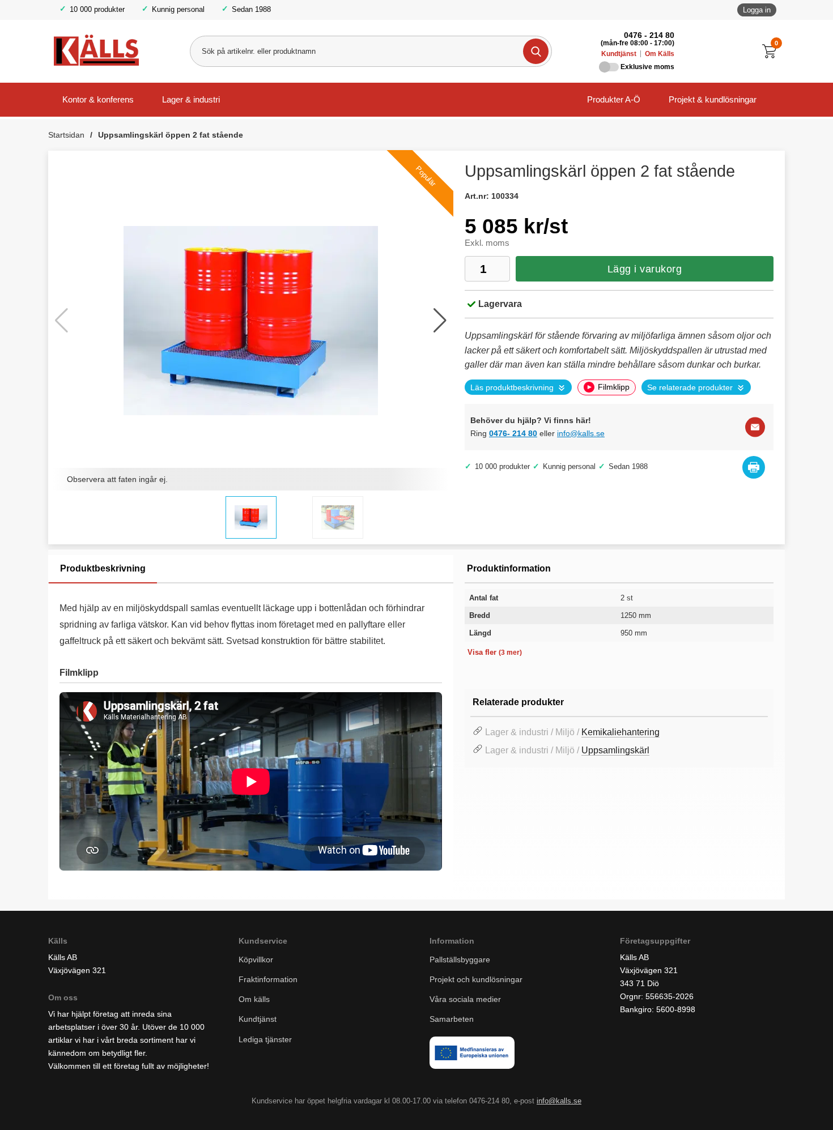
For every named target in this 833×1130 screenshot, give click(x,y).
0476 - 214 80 (649, 35)
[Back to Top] (765, 1104)
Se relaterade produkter (690, 387)
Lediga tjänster (265, 1039)
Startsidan (66, 134)
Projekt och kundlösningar (476, 979)
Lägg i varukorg (644, 269)
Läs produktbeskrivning (512, 387)
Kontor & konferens (98, 99)
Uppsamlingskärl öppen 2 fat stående (170, 134)
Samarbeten (453, 1019)
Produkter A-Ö (613, 99)
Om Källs (659, 53)
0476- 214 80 (513, 433)
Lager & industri (191, 99)
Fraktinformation (268, 979)
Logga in (757, 10)
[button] (440, 320)
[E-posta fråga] (755, 427)
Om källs (254, 999)
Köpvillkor (256, 959)
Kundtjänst (618, 53)
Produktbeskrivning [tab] (103, 568)
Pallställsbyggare (460, 959)
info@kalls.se (581, 433)
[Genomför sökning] (536, 51)
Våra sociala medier (465, 999)
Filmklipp (614, 387)
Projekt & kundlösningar (712, 99)
